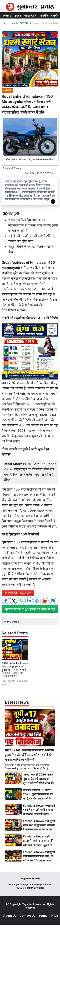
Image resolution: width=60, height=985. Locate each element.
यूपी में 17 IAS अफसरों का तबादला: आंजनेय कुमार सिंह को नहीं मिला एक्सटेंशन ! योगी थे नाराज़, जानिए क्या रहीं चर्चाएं (29, 755)
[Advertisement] (31, 249)
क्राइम (17, 15)
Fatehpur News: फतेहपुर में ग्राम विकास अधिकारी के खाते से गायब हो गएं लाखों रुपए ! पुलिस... (39, 810)
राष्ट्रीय (55, 15)
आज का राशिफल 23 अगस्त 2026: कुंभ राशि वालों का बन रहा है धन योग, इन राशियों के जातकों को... (38, 794)
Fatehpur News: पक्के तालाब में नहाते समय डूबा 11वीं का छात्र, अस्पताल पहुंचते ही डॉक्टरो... (37, 841)
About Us (9, 915)
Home (7, 15)
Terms (43, 915)
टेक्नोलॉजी (24, 23)
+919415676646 (34, 888)
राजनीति (44, 15)
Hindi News (8, 23)
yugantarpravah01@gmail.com (34, 884)
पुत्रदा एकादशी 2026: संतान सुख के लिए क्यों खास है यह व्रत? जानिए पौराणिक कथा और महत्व (38, 779)
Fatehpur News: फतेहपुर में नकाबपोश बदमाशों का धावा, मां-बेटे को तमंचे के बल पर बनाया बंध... (39, 856)
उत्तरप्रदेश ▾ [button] (30, 15)
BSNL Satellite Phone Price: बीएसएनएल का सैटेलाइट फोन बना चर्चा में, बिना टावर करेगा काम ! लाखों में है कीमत (15, 670)
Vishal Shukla (13, 168)
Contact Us (27, 915)
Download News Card (18, 593)
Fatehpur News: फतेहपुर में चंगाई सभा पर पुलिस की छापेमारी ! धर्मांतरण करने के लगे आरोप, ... (39, 825)
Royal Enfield (12, 622)
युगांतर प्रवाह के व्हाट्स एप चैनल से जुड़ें (30, 609)
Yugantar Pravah (31, 904)
